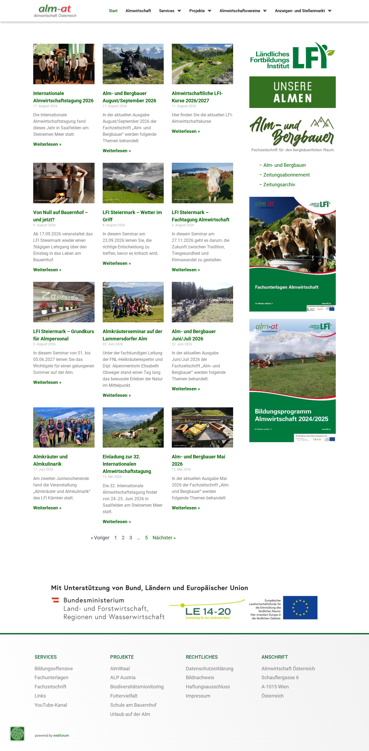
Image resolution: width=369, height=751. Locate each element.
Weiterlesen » (47, 144)
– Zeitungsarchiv (277, 184)
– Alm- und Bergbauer (282, 165)
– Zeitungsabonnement (284, 175)
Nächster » (164, 537)
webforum (61, 735)
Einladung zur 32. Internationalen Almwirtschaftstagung (127, 464)
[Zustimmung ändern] (17, 733)
